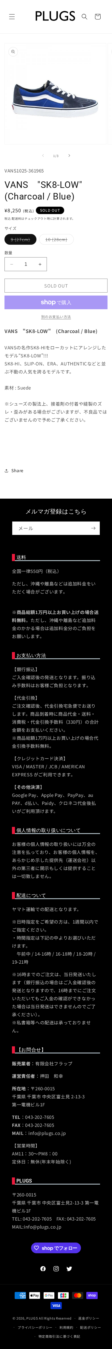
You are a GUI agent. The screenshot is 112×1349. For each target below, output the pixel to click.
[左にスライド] (43, 155)
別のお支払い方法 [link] (56, 316)
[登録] (93, 528)
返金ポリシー (88, 1318)
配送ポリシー (90, 1327)
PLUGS (32, 1318)
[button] (12, 16)
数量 (8, 252)
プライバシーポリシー (35, 1327)
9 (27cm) (22, 240)
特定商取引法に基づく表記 (59, 1336)
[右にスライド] (69, 155)
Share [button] (17, 470)
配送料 (16, 218)
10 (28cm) (58, 240)
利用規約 (66, 1327)
